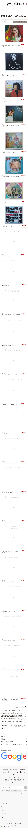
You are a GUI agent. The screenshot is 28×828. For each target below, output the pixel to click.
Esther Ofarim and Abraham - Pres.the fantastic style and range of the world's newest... (11, 127)
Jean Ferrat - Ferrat (6, 256)
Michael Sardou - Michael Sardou (9, 404)
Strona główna (4, 734)
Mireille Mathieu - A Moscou (8, 463)
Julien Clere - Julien (6, 285)
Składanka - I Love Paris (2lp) (8, 611)
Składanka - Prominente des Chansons (10, 670)
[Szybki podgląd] (16, 42)
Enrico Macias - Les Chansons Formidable (9, 100)
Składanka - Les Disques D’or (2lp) (10, 640)
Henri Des (4, 202)
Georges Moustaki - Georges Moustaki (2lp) (10, 177)
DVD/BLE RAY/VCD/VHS (7, 741)
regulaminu (15, 793)
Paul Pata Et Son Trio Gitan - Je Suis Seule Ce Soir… (10, 552)
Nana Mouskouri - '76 (7, 522)
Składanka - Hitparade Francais (9, 582)
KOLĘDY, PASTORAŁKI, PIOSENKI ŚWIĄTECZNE (12, 744)
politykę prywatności (22, 793)
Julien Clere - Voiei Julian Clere (9, 345)
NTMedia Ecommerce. (18, 823)
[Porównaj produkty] (14, 42)
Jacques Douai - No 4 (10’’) (8, 226)
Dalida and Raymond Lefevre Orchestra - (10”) (11, 46)
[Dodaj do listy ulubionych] (12, 42)
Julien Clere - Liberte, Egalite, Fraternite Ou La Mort (11, 315)
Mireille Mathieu (5, 433)
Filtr (5, 21)
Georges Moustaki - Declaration (9, 152)
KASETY (3, 739)
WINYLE (3, 736)
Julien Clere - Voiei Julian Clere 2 (9, 374)
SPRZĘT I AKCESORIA (6, 743)
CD (2, 738)
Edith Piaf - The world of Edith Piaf (9, 75)
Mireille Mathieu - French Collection (10, 492)
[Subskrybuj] (25, 787)
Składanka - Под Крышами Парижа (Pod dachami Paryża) (11, 700)
